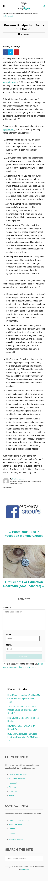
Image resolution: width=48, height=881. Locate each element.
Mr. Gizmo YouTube (17, 779)
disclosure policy (8, 16)
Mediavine (25, 869)
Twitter (11, 795)
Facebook (13, 783)
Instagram (13, 791)
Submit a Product (16, 839)
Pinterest (12, 787)
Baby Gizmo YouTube (17, 774)
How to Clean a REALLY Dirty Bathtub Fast (21, 727)
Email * (9, 645)
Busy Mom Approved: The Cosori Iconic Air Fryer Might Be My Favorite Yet (24, 737)
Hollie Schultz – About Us (19, 820)
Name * (9, 634)
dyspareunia (8, 129)
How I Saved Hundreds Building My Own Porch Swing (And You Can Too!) (23, 698)
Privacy (12, 833)
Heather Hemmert (18, 479)
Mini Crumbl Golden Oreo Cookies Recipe (23, 719)
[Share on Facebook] (5, 52)
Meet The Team (15, 824)
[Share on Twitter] (11, 52)
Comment (8, 608)
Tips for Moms (7, 487)
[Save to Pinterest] (16, 52)
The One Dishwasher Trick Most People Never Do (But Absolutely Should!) (22, 709)
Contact (12, 829)
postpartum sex (9, 82)
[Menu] (4, 6)
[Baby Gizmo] (24, 6)
